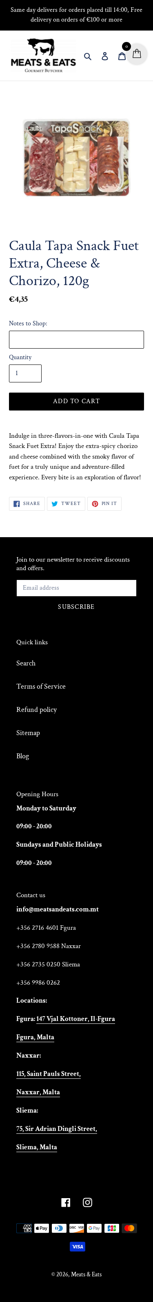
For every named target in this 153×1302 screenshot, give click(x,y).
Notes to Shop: (28, 323)
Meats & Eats (86, 1274)
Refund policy (36, 709)
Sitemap (28, 733)
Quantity (20, 357)
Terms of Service (41, 686)
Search (25, 663)
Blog (22, 756)
